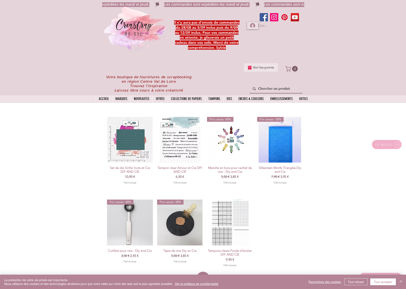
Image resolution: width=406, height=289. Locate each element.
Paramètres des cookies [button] (325, 282)
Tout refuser (356, 282)
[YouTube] (295, 17)
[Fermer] (400, 282)
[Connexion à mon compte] (252, 26)
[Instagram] (274, 17)
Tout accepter (383, 282)
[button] (292, 69)
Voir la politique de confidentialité (196, 284)
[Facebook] (264, 17)
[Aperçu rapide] (130, 140)
